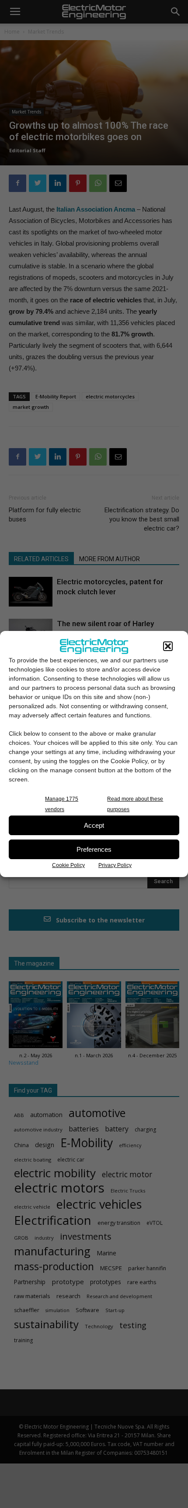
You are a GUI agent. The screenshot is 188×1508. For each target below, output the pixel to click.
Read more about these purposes (135, 804)
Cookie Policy (68, 865)
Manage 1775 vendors (61, 804)
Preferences (94, 849)
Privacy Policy (115, 865)
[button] (168, 646)
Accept (94, 825)
